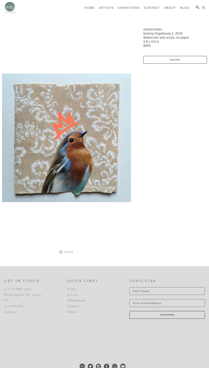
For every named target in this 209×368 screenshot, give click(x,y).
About (72, 311)
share (68, 252)
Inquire (175, 60)
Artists (72, 294)
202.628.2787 (14, 306)
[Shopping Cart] (203, 7)
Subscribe (167, 315)
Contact (10, 311)
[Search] (197, 7)
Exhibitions (76, 300)
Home (72, 289)
